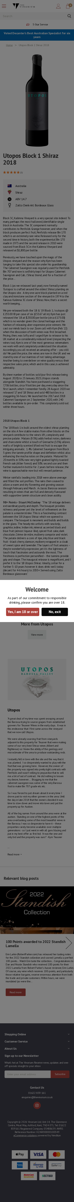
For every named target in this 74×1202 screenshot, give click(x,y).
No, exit (55, 611)
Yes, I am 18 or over (23, 611)
